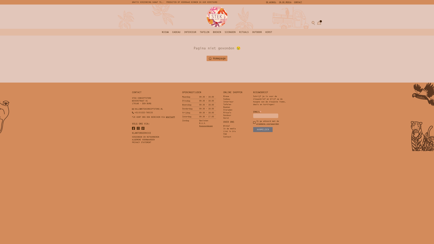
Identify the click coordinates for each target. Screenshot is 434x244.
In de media (285, 2)
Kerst (268, 32)
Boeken (217, 32)
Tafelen (204, 32)
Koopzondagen (206, 126)
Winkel (226, 126)
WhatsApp (170, 117)
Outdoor (257, 32)
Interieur (190, 32)
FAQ (225, 134)
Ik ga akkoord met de (267, 122)
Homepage (219, 58)
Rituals (244, 32)
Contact (298, 2)
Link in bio (229, 131)
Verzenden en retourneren (145, 137)
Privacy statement (141, 142)
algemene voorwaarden (267, 124)
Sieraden (230, 32)
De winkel (271, 2)
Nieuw (165, 32)
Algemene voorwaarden (143, 139)
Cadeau (176, 32)
